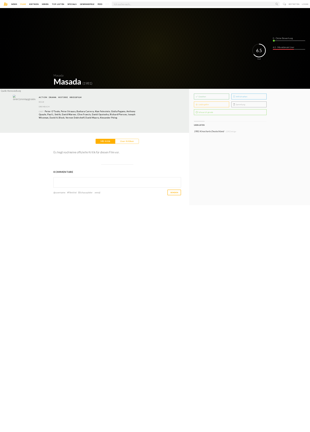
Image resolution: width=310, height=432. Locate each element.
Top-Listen (58, 4)
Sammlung (240, 104)
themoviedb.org (14, 91)
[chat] (284, 4)
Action (43, 97)
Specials (72, 4)
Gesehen (202, 96)
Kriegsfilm (75, 97)
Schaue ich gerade (205, 112)
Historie (63, 97)
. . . (107, 3)
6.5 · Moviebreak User (283, 47)
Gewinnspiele (87, 4)
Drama (52, 97)
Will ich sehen (241, 96)
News (14, 4)
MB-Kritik (105, 141)
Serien (45, 4)
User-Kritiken (127, 141)
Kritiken (34, 4)
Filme (23, 4)
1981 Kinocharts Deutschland (209, 131)
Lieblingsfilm (203, 104)
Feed (100, 4)
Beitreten (294, 4)
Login (305, 4)
